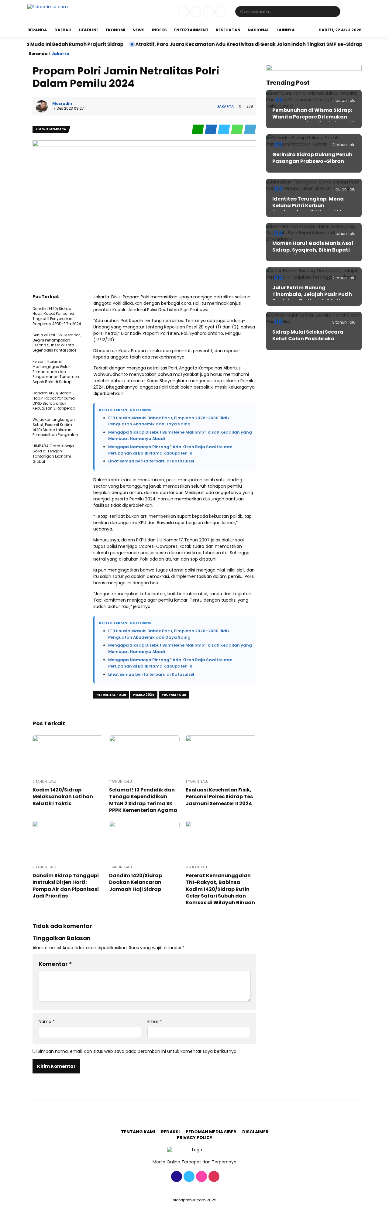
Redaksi (170, 1132)
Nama (47, 1022)
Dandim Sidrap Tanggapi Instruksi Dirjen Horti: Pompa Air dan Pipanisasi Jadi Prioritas (66, 885)
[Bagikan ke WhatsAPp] (237, 133)
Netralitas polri (111, 694)
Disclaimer (255, 1132)
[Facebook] (182, 15)
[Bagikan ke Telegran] (250, 133)
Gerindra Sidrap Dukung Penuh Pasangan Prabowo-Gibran (312, 158)
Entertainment (191, 30)
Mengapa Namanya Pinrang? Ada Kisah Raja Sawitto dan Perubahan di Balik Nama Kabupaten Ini (170, 450)
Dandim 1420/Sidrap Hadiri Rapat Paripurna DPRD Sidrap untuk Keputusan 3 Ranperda (54, 400)
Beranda (37, 30)
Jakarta (60, 54)
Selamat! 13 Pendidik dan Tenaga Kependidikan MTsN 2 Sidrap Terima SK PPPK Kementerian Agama (143, 800)
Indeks (159, 30)
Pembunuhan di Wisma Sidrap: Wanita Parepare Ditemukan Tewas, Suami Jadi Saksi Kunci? (313, 117)
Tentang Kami (138, 1132)
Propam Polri (174, 694)
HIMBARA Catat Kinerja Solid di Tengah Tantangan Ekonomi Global (53, 453)
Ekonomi (115, 30)
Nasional (258, 30)
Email (154, 1022)
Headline (88, 30)
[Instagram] (207, 15)
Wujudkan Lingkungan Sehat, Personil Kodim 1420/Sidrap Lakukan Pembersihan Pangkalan (55, 427)
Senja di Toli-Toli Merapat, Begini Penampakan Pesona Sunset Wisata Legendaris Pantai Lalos (57, 342)
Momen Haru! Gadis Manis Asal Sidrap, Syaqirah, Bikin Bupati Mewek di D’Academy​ (312, 250)
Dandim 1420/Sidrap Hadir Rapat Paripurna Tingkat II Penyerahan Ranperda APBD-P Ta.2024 (57, 316)
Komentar (55, 964)
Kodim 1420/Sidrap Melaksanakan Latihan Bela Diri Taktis (63, 796)
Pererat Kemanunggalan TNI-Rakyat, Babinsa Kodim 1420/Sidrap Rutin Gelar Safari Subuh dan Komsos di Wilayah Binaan (220, 889)
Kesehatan (228, 30)
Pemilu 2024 (143, 694)
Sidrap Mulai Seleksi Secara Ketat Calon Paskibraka (307, 335)
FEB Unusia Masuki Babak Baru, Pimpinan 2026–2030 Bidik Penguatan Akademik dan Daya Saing (169, 421)
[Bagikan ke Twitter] (224, 133)
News (139, 30)
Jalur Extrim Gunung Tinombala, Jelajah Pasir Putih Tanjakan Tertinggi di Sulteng (312, 294)
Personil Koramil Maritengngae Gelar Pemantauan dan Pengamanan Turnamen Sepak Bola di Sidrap (56, 371)
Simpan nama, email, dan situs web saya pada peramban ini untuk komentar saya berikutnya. (137, 1051)
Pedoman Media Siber (211, 1132)
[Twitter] (195, 15)
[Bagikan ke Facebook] (211, 133)
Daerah (62, 30)
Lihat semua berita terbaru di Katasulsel (151, 461)
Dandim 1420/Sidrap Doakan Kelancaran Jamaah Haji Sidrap (135, 882)
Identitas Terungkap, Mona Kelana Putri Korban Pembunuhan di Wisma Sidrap (311, 205)
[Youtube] (220, 15)
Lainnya (286, 30)
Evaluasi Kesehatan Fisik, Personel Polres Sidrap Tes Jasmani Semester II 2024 (219, 796)
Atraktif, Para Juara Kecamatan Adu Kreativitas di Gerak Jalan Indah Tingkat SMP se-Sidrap (224, 44)
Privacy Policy (194, 1138)
